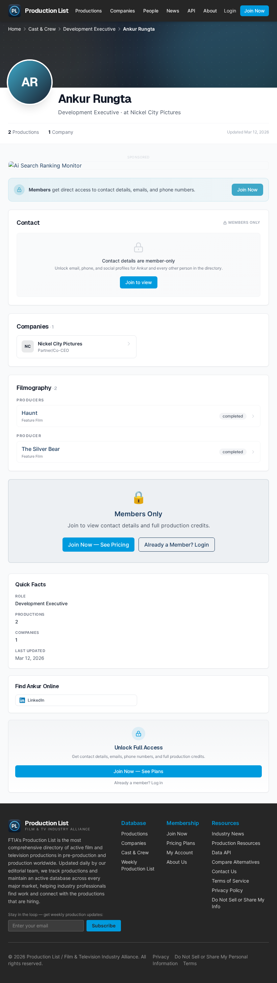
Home (14, 29)
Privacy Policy (227, 890)
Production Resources (236, 843)
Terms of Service (230, 881)
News (173, 10)
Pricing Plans (181, 843)
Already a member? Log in (138, 782)
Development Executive (89, 29)
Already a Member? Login (176, 544)
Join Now (254, 10)
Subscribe (104, 925)
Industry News (228, 833)
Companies (122, 10)
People (150, 10)
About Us (177, 862)
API (191, 10)
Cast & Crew (42, 29)
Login (230, 10)
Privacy (161, 956)
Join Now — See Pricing (98, 544)
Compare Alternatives (235, 862)
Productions (88, 10)
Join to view (138, 282)
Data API (221, 852)
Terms (190, 963)
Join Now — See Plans (138, 771)
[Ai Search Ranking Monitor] (138, 165)
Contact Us (224, 871)
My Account (180, 852)
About (210, 10)
